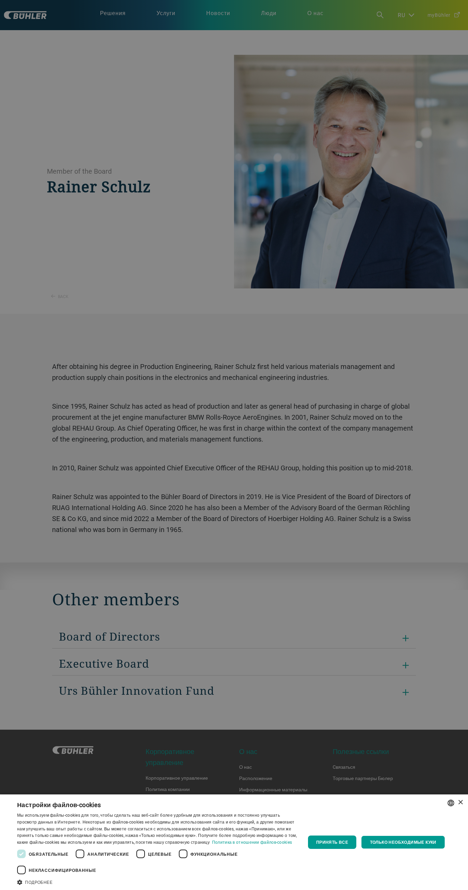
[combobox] (450, 803)
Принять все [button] (332, 842)
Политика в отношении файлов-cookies (252, 842)
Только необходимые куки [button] (403, 842)
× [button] (460, 802)
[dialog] (234, 842)
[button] (157, 881)
